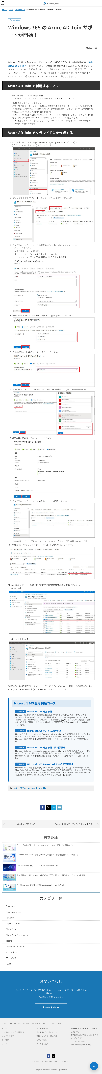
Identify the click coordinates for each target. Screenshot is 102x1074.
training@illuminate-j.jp (84, 1044)
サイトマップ (65, 1061)
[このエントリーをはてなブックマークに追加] (53, 809)
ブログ (4, 1043)
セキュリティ (19, 788)
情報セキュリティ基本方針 (46, 1036)
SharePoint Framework (17, 934)
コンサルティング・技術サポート (15, 1032)
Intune (31, 788)
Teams (9, 940)
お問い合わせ (41, 1040)
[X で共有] (48, 807)
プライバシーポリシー (49, 1061)
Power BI (10, 917)
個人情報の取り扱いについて (47, 1032)
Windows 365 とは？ (26, 824)
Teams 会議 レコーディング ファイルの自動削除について (77, 824)
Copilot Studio (13, 923)
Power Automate (14, 911)
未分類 (9, 963)
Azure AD (41, 788)
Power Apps (11, 906)
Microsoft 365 (15, 20)
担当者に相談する (51, 1007)
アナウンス (11, 958)
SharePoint (11, 929)
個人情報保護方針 (43, 1028)
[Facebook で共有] (42, 809)
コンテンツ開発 (8, 1036)
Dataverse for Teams (16, 946)
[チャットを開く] (94, 1066)
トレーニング (7, 1028)
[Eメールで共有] (59, 809)
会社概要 (5, 1040)
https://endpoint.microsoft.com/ (59, 142)
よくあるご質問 (42, 1043)
